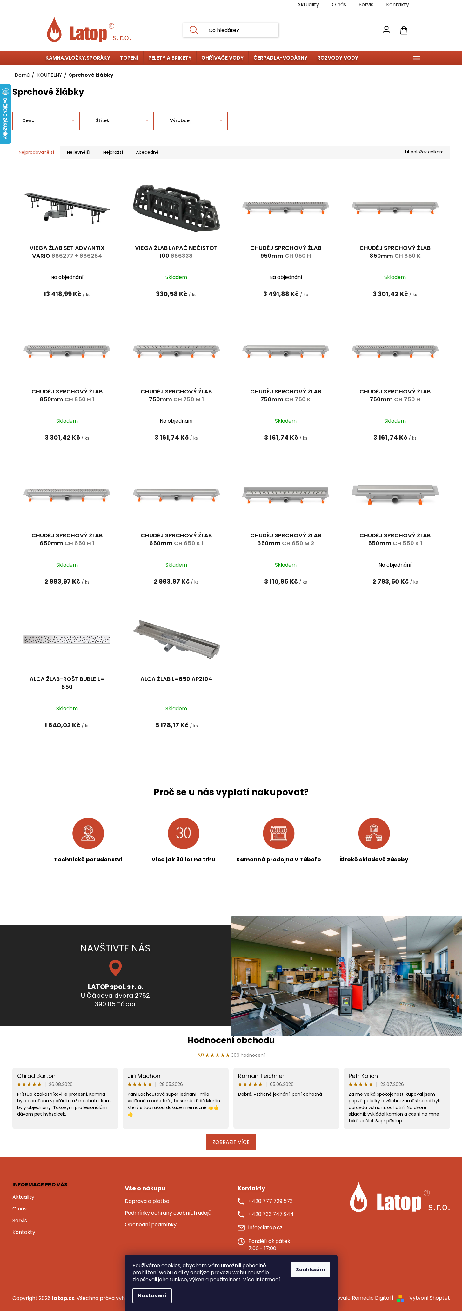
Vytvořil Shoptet (429, 1297)
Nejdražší (113, 152)
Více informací (261, 1279)
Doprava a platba (147, 1201)
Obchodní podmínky (151, 1224)
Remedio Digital (371, 1297)
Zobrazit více (231, 1142)
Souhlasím (310, 1269)
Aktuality (308, 4)
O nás (339, 4)
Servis (366, 4)
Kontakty (397, 4)
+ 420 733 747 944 (270, 1214)
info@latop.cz (265, 1227)
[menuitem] (78, 58)
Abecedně (147, 152)
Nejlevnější (78, 152)
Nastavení (152, 1295)
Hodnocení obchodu (231, 1040)
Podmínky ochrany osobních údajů (168, 1213)
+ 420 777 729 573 (270, 1201)
